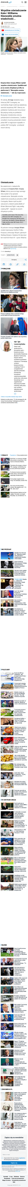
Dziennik (3, 6)
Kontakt (6, 1176)
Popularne (13, 455)
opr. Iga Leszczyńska (10, 23)
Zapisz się (14, 1163)
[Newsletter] (4, 264)
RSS (14, 1182)
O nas (11, 1176)
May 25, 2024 (6, 224)
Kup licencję (13, 248)
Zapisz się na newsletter (11, 34)
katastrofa (10, 255)
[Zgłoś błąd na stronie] (24, 264)
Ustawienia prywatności (19, 1180)
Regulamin (7, 1178)
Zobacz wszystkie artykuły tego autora (11, 396)
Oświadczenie (7, 96)
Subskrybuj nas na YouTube (12, 30)
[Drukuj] (11, 264)
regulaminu (22, 1158)
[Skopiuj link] (17, 264)
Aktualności (22, 6)
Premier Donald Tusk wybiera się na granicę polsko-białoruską (14, 337)
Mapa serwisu (6, 1180)
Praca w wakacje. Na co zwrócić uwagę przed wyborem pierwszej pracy (12, 314)
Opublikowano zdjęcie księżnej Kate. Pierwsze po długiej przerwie (11, 291)
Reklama (16, 1176)
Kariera (22, 1176)
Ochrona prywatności (18, 1178)
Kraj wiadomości (22, 455)
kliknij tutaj (17, 1171)
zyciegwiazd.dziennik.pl (12, 6)
